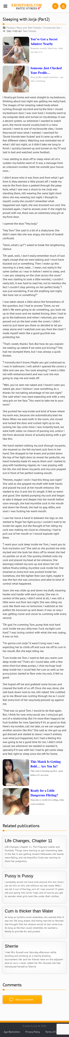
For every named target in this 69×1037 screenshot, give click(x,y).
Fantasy (11, 27)
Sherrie (11, 946)
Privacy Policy (32, 1031)
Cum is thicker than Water (29, 911)
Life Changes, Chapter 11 (28, 840)
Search (55, 6)
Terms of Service (54, 1031)
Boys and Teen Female (29, 27)
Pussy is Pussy (19, 875)
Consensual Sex (51, 27)
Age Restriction (12, 1031)
